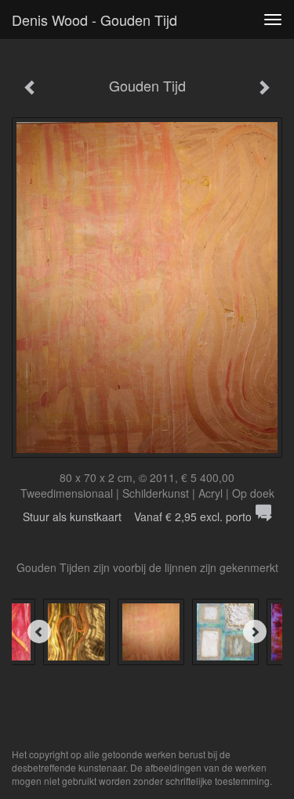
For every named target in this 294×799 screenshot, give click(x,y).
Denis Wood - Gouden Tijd (94, 19)
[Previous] (39, 631)
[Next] (255, 631)
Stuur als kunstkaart (137, 516)
